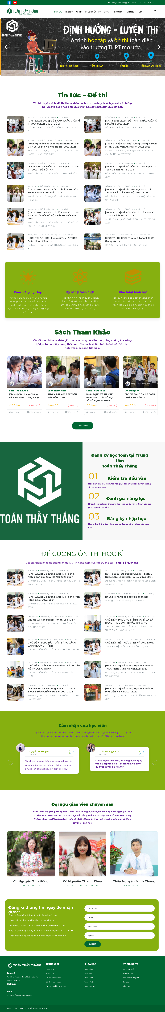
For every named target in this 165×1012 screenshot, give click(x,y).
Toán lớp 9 (88, 982)
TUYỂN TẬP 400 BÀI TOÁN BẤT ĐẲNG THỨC (62, 396)
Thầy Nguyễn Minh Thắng (134, 881)
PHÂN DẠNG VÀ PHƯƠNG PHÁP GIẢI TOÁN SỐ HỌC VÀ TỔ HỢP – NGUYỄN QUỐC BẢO (100, 398)
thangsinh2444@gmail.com (123, 2)
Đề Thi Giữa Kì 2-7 (125, 163)
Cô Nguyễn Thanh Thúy (82, 881)
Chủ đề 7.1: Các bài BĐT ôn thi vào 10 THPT (53, 619)
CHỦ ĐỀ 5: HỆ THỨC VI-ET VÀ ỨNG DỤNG (130, 642)
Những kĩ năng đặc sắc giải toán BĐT (127, 596)
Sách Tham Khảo (18, 391)
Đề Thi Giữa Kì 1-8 (48, 117)
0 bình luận (64, 117)
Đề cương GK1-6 (47, 570)
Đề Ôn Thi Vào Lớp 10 (50, 140)
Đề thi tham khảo (53, 982)
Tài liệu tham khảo (53, 978)
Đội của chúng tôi (131, 978)
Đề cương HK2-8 (125, 662)
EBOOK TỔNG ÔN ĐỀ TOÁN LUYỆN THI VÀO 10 (140, 396)
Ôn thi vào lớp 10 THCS (56, 986)
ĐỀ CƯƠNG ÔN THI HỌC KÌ (82, 554)
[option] (57, 762)
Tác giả (18, 384)
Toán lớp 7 (88, 973)
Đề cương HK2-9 (125, 685)
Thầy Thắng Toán (27, 384)
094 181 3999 (148, 2)
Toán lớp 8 (88, 978)
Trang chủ (50, 969)
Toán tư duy (89, 986)
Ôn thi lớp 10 (132, 391)
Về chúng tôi (128, 969)
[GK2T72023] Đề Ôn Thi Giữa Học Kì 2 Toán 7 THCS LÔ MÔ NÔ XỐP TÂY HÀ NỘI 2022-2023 (53, 215)
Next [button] (154, 762)
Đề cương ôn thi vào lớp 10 (130, 593)
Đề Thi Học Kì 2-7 (48, 163)
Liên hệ (126, 986)
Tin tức (126, 982)
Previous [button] (10, 762)
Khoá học (50, 973)
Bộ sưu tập (128, 973)
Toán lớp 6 (88, 969)
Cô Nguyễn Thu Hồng (31, 881)
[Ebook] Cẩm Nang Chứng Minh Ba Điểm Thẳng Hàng (24, 396)
